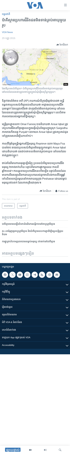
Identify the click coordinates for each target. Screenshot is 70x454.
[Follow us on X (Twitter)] (12, 275)
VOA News (7, 32)
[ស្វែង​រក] (60, 450)
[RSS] (42, 275)
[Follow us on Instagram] (27, 275)
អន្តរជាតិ (6, 14)
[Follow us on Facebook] (5, 275)
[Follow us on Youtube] (20, 275)
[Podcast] (49, 275)
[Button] (62, 45)
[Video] (30, 450)
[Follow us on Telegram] (35, 275)
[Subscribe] (57, 275)
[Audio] (45, 450)
